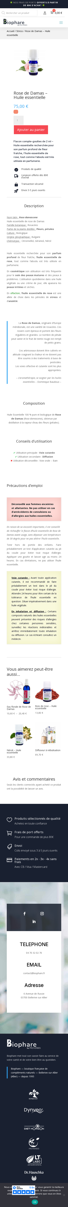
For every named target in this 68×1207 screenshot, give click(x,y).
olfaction (15, 293)
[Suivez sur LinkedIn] (34, 921)
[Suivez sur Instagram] (42, 913)
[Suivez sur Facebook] (24, 913)
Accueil (10, 31)
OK (34, 1202)
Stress (19, 31)
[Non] (64, 1195)
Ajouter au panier (31, 129)
